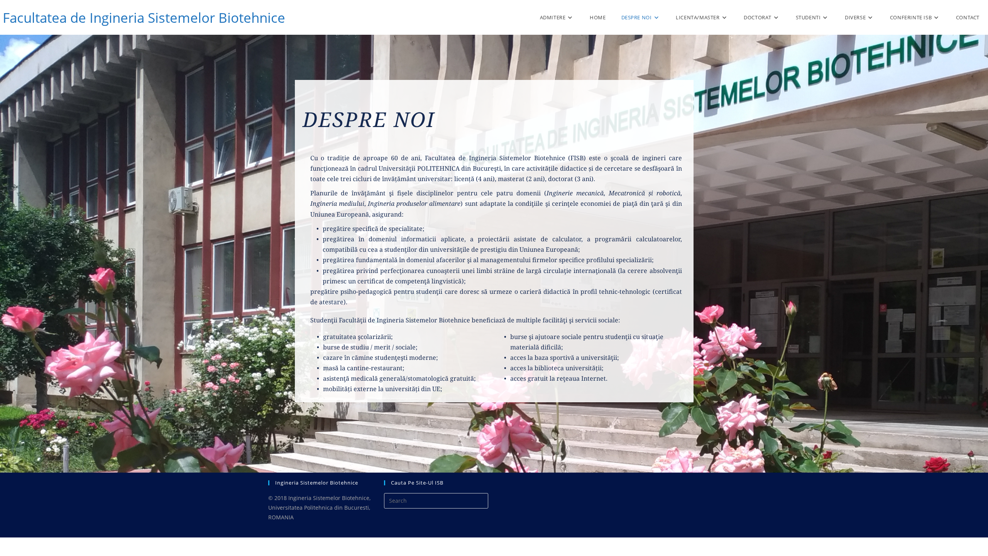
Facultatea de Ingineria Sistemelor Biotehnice (144, 17)
